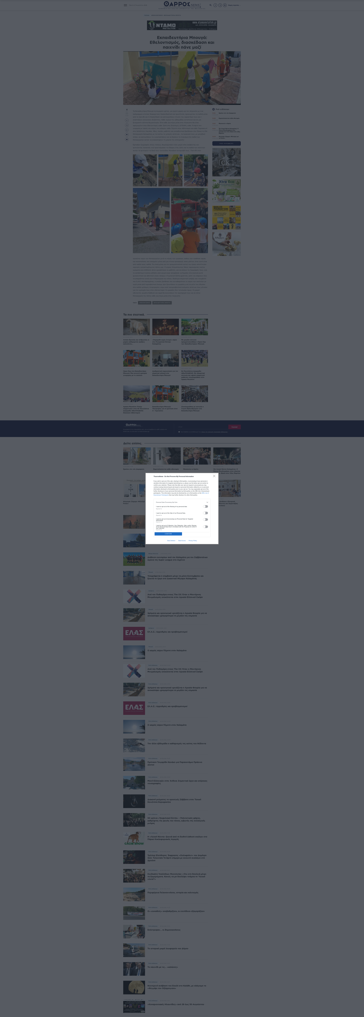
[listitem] (182, 502)
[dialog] (182, 508)
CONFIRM (168, 534)
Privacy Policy (193, 540)
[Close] (215, 476)
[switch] (205, 506)
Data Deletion (171, 540)
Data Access (182, 540)
